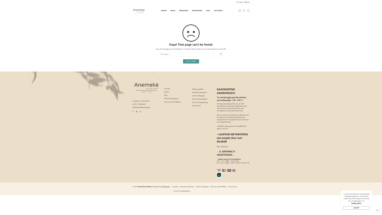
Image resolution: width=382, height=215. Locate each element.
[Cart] (239, 10)
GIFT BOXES (218, 11)
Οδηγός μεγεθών (198, 89)
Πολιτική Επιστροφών (199, 99)
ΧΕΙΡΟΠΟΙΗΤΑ (197, 11)
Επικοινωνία (196, 106)
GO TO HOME (191, 61)
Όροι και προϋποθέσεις (172, 102)
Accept (356, 208)
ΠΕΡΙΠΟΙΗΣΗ (183, 11)
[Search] (248, 10)
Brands (166, 92)
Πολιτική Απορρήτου (171, 98)
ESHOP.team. (165, 187)
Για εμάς (167, 89)
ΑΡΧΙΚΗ (164, 11)
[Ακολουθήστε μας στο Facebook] (133, 111)
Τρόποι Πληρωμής (198, 96)
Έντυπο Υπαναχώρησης (200, 102)
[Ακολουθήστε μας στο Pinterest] (136, 111)
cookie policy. (356, 203)
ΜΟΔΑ (173, 11)
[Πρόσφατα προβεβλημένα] (377, 210)
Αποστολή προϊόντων (199, 92)
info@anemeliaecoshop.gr (141, 107)
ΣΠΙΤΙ (208, 11)
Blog (165, 95)
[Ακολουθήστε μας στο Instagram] (140, 112)
